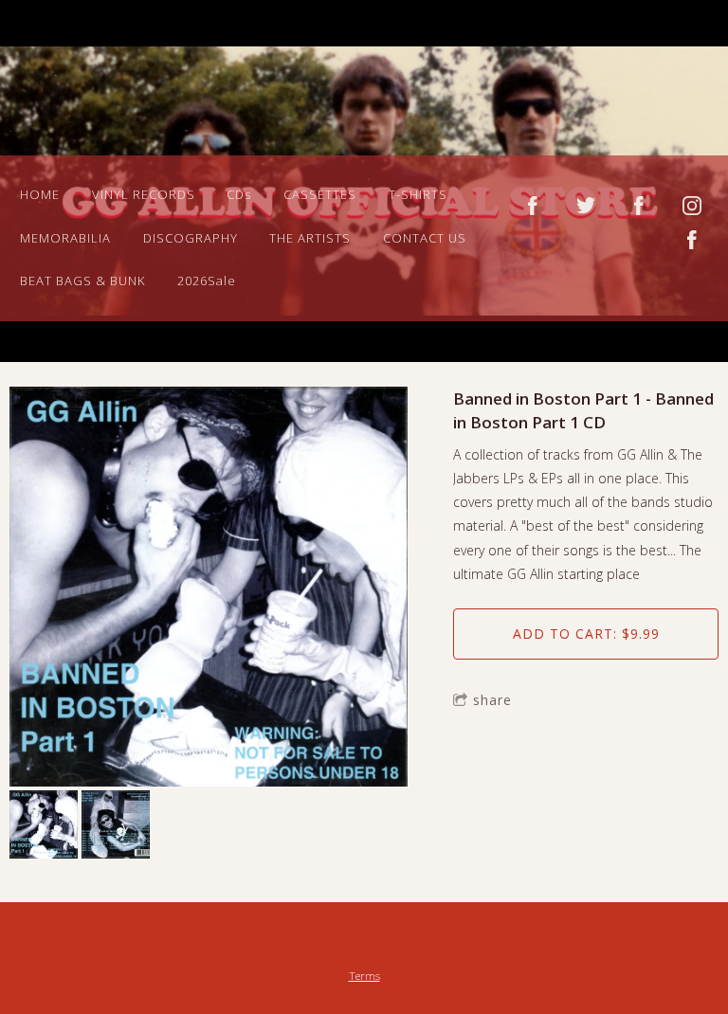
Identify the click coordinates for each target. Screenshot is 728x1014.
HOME (40, 194)
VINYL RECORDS (143, 194)
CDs (239, 194)
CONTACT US (424, 237)
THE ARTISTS (310, 237)
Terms (364, 976)
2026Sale (206, 280)
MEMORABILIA (65, 237)
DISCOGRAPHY (190, 237)
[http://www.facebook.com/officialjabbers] (532, 205)
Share (492, 700)
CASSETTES (319, 194)
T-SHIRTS (418, 194)
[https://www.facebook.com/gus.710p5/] (691, 239)
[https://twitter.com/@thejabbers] (585, 205)
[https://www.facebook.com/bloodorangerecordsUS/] (638, 205)
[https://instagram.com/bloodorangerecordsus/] (691, 205)
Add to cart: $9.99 (586, 634)
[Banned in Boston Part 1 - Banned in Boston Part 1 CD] (208, 588)
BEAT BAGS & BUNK (82, 280)
